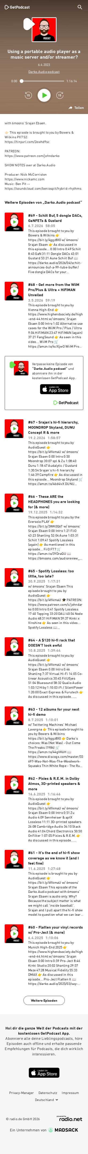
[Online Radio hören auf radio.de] (69, 1118)
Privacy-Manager (21, 1093)
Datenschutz (47, 1093)
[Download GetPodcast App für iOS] (55, 389)
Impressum (70, 1093)
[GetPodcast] (17, 7)
